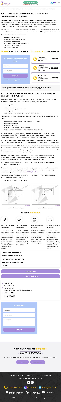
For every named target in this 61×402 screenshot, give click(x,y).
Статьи (4, 265)
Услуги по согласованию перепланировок (16, 9)
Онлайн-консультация (30, 276)
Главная (3, 9)
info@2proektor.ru (50, 392)
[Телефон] (56, 3)
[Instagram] (32, 382)
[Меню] (59, 3)
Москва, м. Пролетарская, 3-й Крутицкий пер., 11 (18, 290)
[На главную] (5, 3)
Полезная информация (42, 375)
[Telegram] (52, 3)
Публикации (28, 375)
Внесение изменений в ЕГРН (12, 262)
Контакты (13, 375)
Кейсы (20, 375)
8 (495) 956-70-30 (9, 285)
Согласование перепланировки (30, 2)
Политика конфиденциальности (30, 378)
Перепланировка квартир (11, 252)
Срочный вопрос (30, 271)
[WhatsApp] (54, 3)
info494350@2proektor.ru (31, 172)
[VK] (28, 382)
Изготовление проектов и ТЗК (13, 259)
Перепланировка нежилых (12, 256)
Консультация (22, 362)
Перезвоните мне (37, 362)
